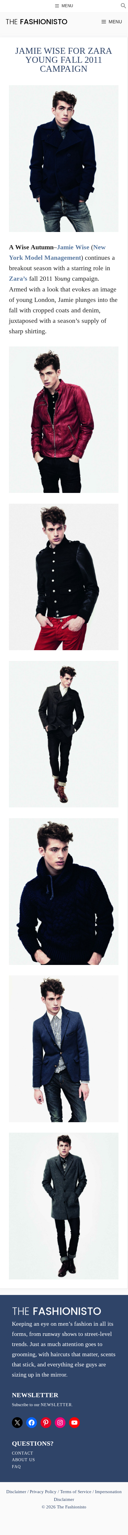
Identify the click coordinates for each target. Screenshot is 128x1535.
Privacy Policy (43, 1491)
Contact (22, 1453)
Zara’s (18, 278)
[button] (124, 6)
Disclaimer (16, 1491)
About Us (23, 1460)
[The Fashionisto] (36, 21)
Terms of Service (75, 1491)
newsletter (56, 1405)
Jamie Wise (73, 247)
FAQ (16, 1466)
